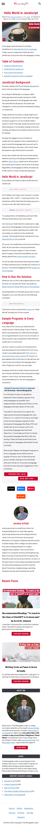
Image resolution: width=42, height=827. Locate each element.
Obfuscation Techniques (13, 795)
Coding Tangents (10, 784)
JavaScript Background (13, 66)
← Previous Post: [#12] (15, 474)
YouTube (29, 813)
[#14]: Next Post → (28, 479)
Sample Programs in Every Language (18, 76)
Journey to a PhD (10, 781)
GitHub (19, 808)
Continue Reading (21, 634)
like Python (13, 161)
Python (29, 309)
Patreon (12, 813)
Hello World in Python (10, 239)
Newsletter (28, 808)
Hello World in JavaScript (13, 69)
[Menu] (3, 4)
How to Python (10, 788)
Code (28, 17)
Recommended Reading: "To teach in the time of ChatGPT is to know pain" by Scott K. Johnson (21, 617)
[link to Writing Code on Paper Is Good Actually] (21, 652)
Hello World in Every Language (25, 49)
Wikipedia (33, 86)
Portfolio (20, 813)
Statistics (21, 817)
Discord (12, 808)
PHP (31, 350)
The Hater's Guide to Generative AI (17, 791)
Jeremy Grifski (16, 17)
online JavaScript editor (26, 257)
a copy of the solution (31, 287)
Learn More (21, 747)
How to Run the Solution (13, 73)
